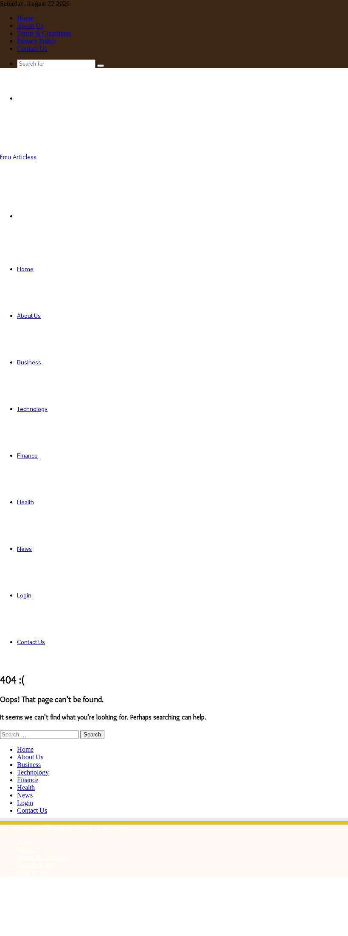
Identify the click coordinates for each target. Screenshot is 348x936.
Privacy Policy (36, 40)
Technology (32, 409)
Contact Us (32, 48)
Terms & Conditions (44, 33)
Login (24, 595)
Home (25, 18)
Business (29, 362)
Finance (27, 455)
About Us (30, 25)
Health (25, 502)
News (24, 549)
